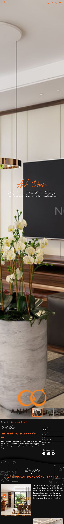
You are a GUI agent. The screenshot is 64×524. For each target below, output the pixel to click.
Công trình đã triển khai (19, 422)
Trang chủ (4, 422)
